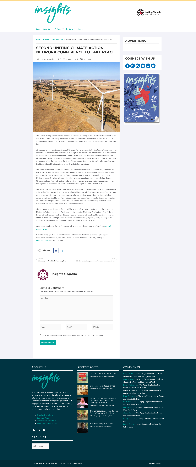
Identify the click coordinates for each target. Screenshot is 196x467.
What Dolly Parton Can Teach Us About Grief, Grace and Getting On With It (103, 400)
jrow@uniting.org (43, 240)
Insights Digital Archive (46, 415)
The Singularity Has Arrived (102, 423)
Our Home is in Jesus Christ (102, 386)
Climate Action (57, 39)
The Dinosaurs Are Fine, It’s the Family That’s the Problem (104, 412)
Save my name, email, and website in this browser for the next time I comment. (73, 335)
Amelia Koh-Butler (130, 390)
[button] (48, 29)
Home (38, 39)
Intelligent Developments (74, 463)
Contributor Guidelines (46, 420)
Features (46, 39)
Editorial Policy (43, 418)
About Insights (155, 463)
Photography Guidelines (47, 423)
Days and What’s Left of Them (103, 373)
